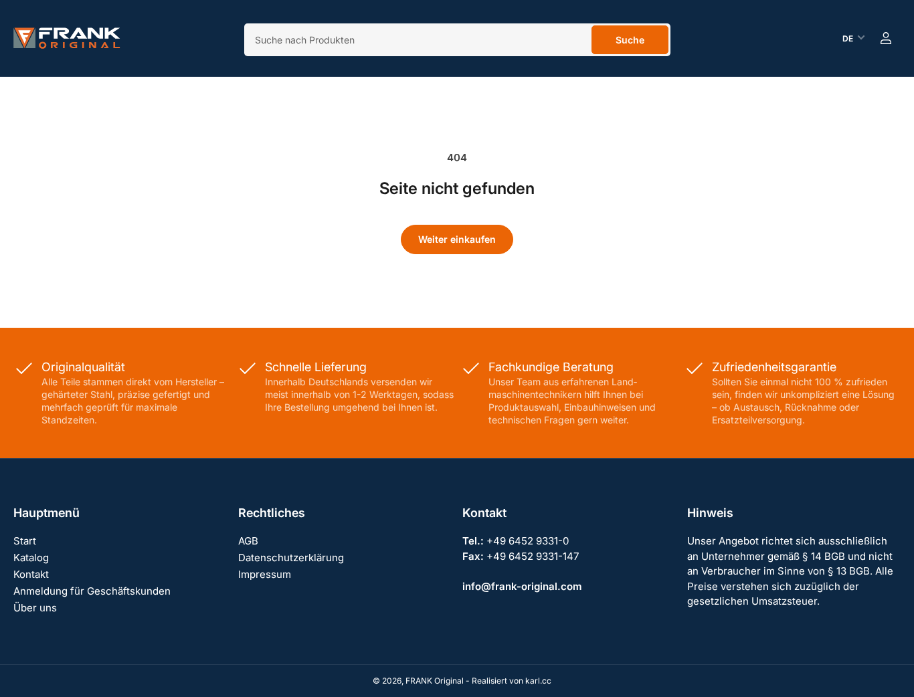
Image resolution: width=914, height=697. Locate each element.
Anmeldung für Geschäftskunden (92, 591)
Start (24, 540)
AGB (248, 540)
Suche (630, 39)
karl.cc (538, 681)
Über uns (35, 607)
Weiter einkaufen (457, 239)
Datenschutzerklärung (291, 557)
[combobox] (457, 39)
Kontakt (31, 574)
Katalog (31, 557)
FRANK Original (434, 681)
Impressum (264, 574)
